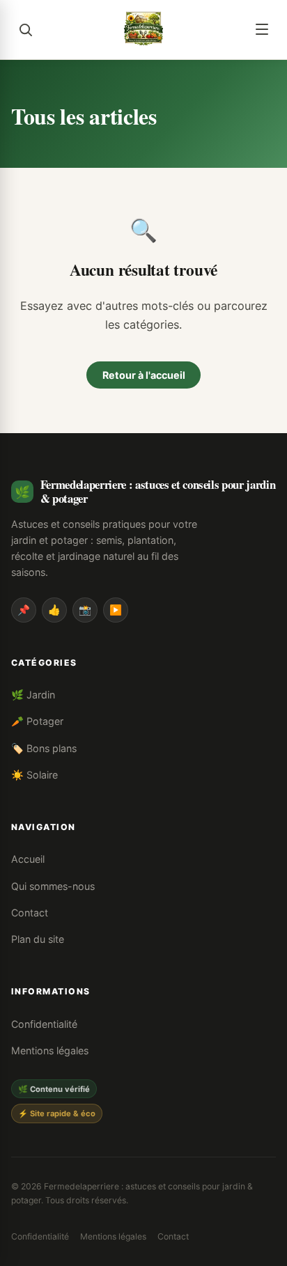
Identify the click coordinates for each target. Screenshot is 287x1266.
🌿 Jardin (33, 695)
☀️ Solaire (34, 775)
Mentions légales (49, 1050)
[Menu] (262, 29)
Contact (29, 913)
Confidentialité (44, 1024)
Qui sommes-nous (53, 886)
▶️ (115, 610)
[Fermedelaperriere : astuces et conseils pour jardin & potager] (143, 29)
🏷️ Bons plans (44, 748)
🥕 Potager (37, 721)
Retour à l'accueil (143, 375)
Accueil (28, 859)
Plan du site (37, 939)
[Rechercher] (25, 29)
